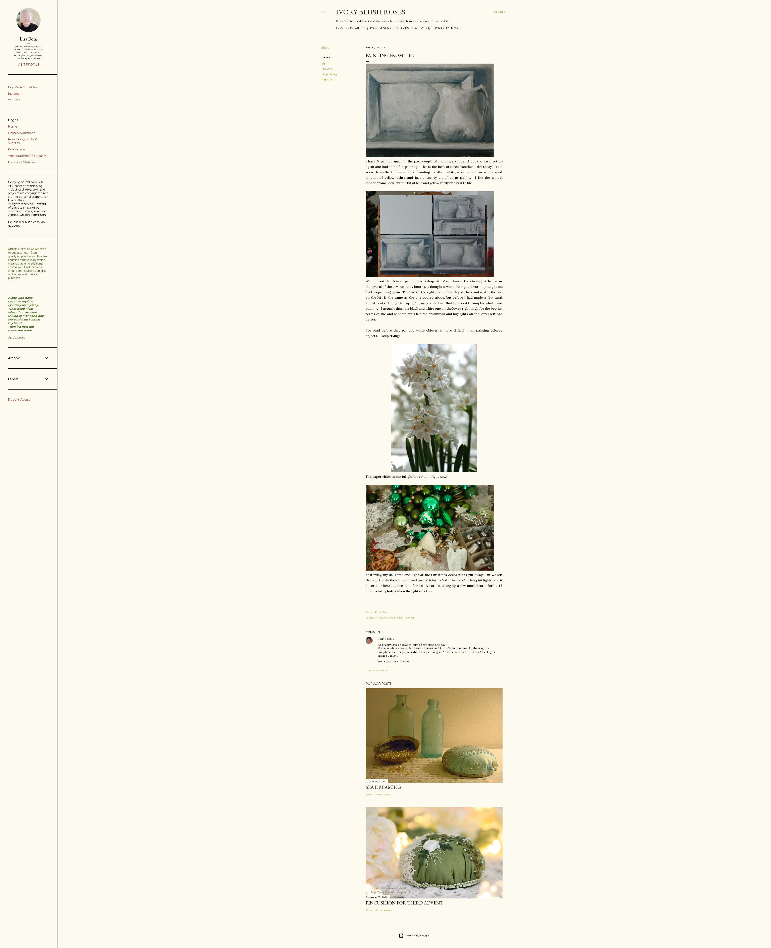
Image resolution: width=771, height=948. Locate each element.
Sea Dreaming (383, 787)
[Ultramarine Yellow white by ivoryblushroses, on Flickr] (430, 156)
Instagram (15, 93)
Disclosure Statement (23, 162)
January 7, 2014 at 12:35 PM (393, 661)
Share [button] (325, 48)
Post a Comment (377, 670)
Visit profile (28, 64)
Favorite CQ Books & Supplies (373, 28)
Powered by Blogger (417, 935)
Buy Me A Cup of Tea (23, 87)
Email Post (381, 612)
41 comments (383, 794)
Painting (327, 79)
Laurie (382, 639)
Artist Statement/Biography (424, 28)
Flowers (326, 69)
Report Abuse (19, 400)
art (323, 64)
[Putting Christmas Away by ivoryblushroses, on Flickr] (430, 569)
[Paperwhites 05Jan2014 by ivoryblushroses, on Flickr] (434, 471)
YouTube (14, 100)
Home (341, 28)
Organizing (329, 74)
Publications (16, 149)
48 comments (383, 910)
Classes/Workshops (21, 133)
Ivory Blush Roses (370, 12)
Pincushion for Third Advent (404, 903)
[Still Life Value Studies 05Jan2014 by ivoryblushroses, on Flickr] (430, 276)
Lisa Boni (28, 39)
